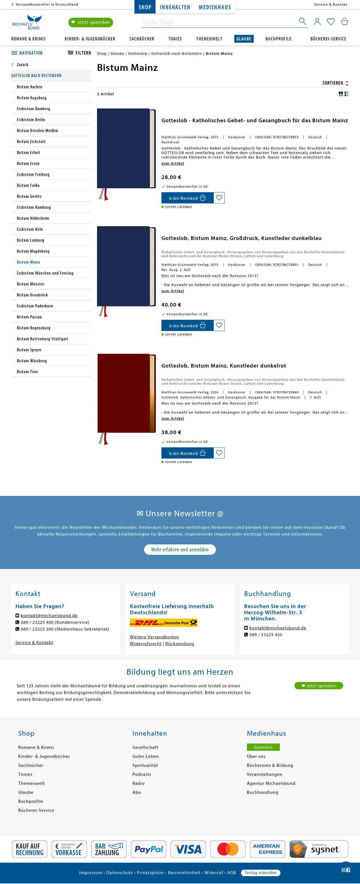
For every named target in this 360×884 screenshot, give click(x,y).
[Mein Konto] (317, 21)
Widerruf (213, 872)
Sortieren (334, 83)
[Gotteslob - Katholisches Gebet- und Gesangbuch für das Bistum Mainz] (126, 154)
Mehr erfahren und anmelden (180, 549)
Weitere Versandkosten (154, 637)
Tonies (175, 39)
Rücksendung (179, 643)
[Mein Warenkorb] (345, 21)
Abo (136, 792)
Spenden (263, 747)
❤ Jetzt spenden (90, 22)
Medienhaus (215, 7)
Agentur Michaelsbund (271, 783)
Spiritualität (145, 765)
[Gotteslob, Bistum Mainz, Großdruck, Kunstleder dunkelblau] (126, 272)
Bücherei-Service (328, 39)
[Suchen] (303, 22)
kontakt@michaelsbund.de (49, 615)
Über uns (256, 756)
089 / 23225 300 (37, 629)
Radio (138, 783)
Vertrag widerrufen (260, 872)
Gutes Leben (145, 756)
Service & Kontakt (331, 4)
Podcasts (141, 774)
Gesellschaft (145, 747)
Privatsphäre (150, 872)
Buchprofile (279, 39)
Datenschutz (119, 872)
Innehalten (175, 7)
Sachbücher (141, 39)
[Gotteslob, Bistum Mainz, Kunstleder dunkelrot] (126, 400)
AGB (231, 872)
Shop (145, 7)
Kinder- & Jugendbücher (90, 39)
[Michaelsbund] (27, 24)
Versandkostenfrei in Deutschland (47, 4)
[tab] (33, 53)
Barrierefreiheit (184, 872)
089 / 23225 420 (265, 634)
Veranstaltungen (264, 774)
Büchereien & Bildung (270, 765)
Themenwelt (209, 39)
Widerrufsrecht (146, 643)
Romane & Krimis (28, 39)
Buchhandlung (262, 792)
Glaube (244, 39)
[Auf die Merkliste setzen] (219, 197)
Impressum (90, 872)
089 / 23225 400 (37, 622)
